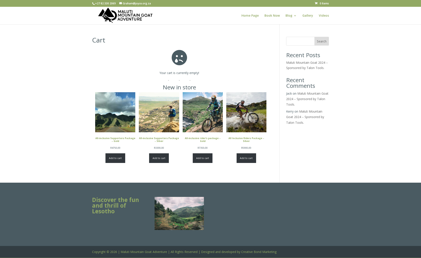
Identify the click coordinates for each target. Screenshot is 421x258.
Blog (288, 16)
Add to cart (115, 158)
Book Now (272, 16)
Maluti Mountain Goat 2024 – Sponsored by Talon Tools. (307, 98)
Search (321, 41)
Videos (324, 16)
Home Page (250, 16)
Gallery (307, 16)
